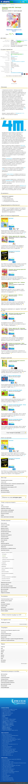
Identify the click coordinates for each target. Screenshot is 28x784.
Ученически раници (5, 677)
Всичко (7, 724)
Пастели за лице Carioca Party (7, 777)
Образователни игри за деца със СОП (9, 487)
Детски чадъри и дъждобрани (7, 609)
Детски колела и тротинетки (7, 511)
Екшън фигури (4, 540)
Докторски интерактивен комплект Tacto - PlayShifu (11, 739)
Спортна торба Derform (6, 747)
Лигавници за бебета (5, 492)
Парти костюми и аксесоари (7, 585)
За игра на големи (5, 533)
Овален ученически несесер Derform (8, 740)
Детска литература (5, 490)
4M (11, 55)
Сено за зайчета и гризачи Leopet (8, 772)
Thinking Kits (9, 158)
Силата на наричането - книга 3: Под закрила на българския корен (14, 762)
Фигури (2, 541)
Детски (5, 717)
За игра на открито (5, 506)
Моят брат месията (5, 776)
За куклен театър (4, 536)
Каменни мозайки (5, 571)
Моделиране (4, 564)
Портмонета (3, 607)
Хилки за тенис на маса (6, 635)
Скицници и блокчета (6, 578)
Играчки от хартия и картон (7, 552)
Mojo (2, 653)
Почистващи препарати (6, 711)
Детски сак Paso (5, 745)
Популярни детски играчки (6, 480)
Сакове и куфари (4, 610)
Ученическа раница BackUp (7, 736)
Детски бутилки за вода (6, 684)
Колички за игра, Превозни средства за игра (10, 630)
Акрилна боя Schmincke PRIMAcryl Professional (10, 771)
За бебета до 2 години (5, 622)
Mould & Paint (9, 180)
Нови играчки (4, 523)
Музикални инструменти (6, 535)
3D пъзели (4, 554)
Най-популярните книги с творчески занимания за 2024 (12, 483)
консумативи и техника (7, 712)
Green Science (10, 174)
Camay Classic (4, 773)
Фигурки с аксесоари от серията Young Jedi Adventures (12, 638)
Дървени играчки (4, 528)
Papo (2, 658)
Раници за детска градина (6, 600)
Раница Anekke (4, 685)
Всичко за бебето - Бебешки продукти (9, 719)
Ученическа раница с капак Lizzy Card (9, 748)
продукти (6, 715)
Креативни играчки (5, 550)
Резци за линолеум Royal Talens (7, 778)
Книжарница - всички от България (9, 709)
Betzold (2, 656)
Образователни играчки (6, 582)
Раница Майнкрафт (5, 687)
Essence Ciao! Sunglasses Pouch (7, 764)
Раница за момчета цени (6, 633)
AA (11, 68)
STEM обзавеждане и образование (8, 720)
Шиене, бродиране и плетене (7, 568)
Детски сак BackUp (5, 742)
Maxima (2, 655)
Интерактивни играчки (6, 531)
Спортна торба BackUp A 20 (7, 741)
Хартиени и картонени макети (8, 559)
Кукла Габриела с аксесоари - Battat (8, 750)
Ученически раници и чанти (7, 599)
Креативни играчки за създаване (18, 61)
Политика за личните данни (23, 783)
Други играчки (4, 591)
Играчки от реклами (5, 524)
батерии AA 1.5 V (20, 113)
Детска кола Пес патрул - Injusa (7, 761)
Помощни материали (6, 580)
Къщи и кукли (5, 557)
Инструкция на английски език (17, 72)
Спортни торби (4, 605)
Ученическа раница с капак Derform (8, 737)
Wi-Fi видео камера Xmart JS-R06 (8, 766)
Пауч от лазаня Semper (6, 775)
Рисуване (3, 575)
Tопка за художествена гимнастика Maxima (10, 751)
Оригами (12, 4)
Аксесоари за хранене (5, 604)
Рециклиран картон (6, 561)
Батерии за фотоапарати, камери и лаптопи (10, 730)
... (7, 4)
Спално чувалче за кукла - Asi (7, 755)
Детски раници (4, 674)
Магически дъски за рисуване (7, 573)
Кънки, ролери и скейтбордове (7, 510)
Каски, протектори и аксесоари (7, 516)
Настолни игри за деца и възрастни (8, 710)
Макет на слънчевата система (7, 485)
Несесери (3, 602)
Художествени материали (6, 714)
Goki (2, 648)
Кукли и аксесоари (5, 538)
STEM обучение (4, 488)
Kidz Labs (23, 145)
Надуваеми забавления (6, 508)
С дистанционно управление (7, 545)
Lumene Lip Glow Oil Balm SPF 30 (8, 780)
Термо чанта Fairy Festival (6, 767)
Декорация (4, 566)
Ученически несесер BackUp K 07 (8, 752)
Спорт (2, 505)
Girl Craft (20, 10)
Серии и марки (4, 526)
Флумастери (3, 675)
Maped (2, 651)
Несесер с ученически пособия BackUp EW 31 (10, 735)
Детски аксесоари (4, 589)
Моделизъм (3, 546)
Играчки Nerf (4, 637)
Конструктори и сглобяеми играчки (8, 548)
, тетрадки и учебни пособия (9, 721)
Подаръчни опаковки (5, 592)
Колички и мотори (5, 513)
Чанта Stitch (3, 632)
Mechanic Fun (23, 185)
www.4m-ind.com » (14, 56)
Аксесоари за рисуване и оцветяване (9, 576)
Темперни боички (4, 679)
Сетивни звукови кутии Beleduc (7, 770)
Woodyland (3, 661)
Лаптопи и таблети (5, 584)
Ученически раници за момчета (7, 682)
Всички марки (24, 663)
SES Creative (3, 660)
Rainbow (2, 650)
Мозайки (3, 569)
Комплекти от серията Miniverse (7, 640)
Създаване (4, 562)
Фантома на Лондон (6, 760)
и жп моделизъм (7, 722)
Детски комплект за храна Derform (8, 769)
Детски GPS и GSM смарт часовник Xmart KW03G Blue (11, 759)
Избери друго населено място (21, 40)
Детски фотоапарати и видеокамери (8, 587)
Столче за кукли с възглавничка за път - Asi (10, 744)
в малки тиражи (8, 725)
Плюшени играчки (5, 529)
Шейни (2, 515)
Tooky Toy (3, 646)
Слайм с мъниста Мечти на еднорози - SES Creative (11, 765)
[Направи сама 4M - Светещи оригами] (14, 20)
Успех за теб (3, 482)
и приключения (6, 726)
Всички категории (23, 624)
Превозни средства (5, 543)
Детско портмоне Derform (7, 734)
